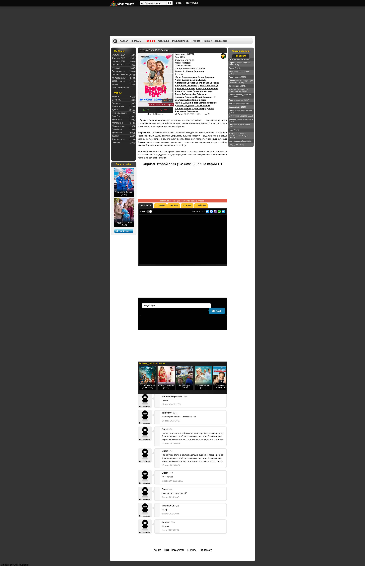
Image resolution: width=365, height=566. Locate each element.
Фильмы (136, 41)
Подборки (221, 41)
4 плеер (187, 205)
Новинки (150, 41)
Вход (179, 3)
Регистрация (191, 3)
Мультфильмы (180, 41)
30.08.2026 (241, 56)
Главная (123, 41)
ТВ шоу (208, 41)
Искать (216, 311)
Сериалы (163, 41)
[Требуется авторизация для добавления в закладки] (223, 56)
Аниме (196, 41)
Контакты (191, 550)
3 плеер (174, 205)
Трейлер (201, 205)
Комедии (186, 63)
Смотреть (145, 205)
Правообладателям (174, 550)
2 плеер (160, 205)
